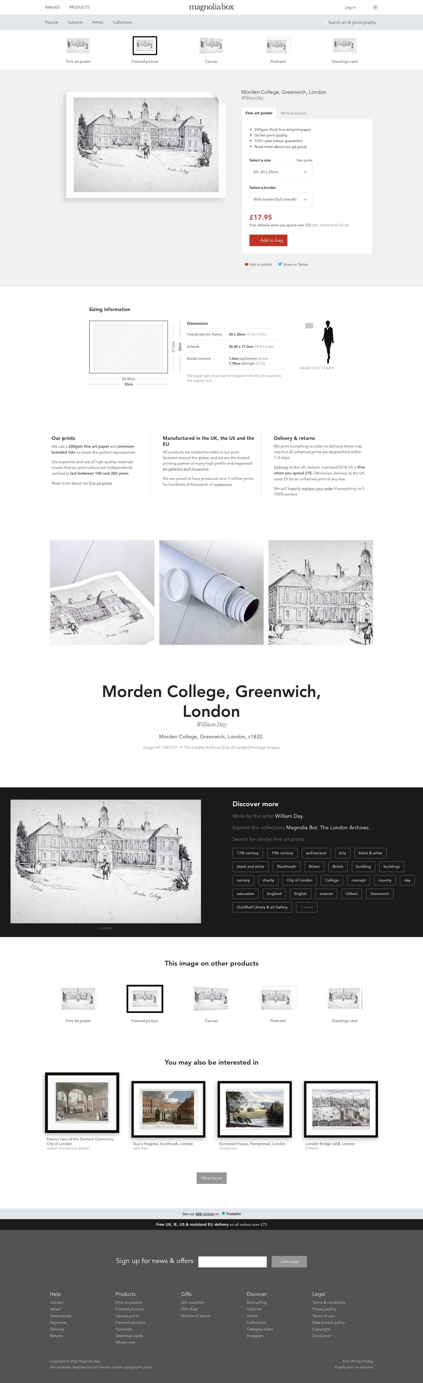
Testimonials (60, 1315)
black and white (250, 866)
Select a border (262, 187)
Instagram (255, 1335)
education (245, 893)
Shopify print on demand (353, 1367)
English (300, 893)
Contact (56, 1302)
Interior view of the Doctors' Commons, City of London (80, 1141)
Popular (51, 22)
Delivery (281, 467)
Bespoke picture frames (91, 1367)
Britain (314, 866)
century (243, 880)
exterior (326, 893)
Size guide (304, 160)
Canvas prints (127, 1315)
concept (359, 880)
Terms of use (323, 1315)
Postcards (124, 1329)
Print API (349, 1361)
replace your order (317, 488)
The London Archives (344, 827)
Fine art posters (129, 1302)
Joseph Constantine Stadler (68, 1148)
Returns (56, 1335)
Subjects (75, 22)
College (332, 880)
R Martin (312, 1148)
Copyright (321, 1329)
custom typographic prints (131, 1367)
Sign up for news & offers (154, 1261)
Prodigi (367, 1361)
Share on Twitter (295, 264)
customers (223, 484)
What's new (126, 1342)
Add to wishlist (260, 264)
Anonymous (228, 1148)
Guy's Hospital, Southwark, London (163, 1143)
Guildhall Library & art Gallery (262, 907)
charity (268, 880)
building (363, 866)
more (308, 907)
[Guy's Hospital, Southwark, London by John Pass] (168, 1109)
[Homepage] (211, 8)
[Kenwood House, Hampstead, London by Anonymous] (255, 1109)
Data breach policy (328, 1322)
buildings (392, 866)
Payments (58, 1322)
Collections (122, 22)
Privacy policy (324, 1309)
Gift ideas (189, 1309)
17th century (248, 853)
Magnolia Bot (301, 827)
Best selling (257, 1302)
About (55, 1309)
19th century (282, 853)
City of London (299, 880)
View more (211, 1178)
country (384, 880)
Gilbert (352, 893)
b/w (342, 853)
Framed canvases (131, 1322)
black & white (370, 853)
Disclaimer (321, 1335)
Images (52, 7)
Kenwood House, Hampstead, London (252, 1143)
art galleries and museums (185, 469)
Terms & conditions (328, 1302)
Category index (260, 1329)
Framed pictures (130, 1309)
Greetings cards (129, 1335)
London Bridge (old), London (330, 1143)
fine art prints (100, 483)
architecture (316, 853)
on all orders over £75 (211, 1224)
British (338, 866)
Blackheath (286, 866)
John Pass (140, 1148)
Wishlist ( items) (195, 1315)
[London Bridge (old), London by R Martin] (341, 1109)
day (407, 880)
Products (79, 7)
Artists (97, 22)
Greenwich (379, 893)
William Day (252, 98)
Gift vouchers (192, 1302)
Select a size (281, 160)
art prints (299, 146)
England (274, 893)
